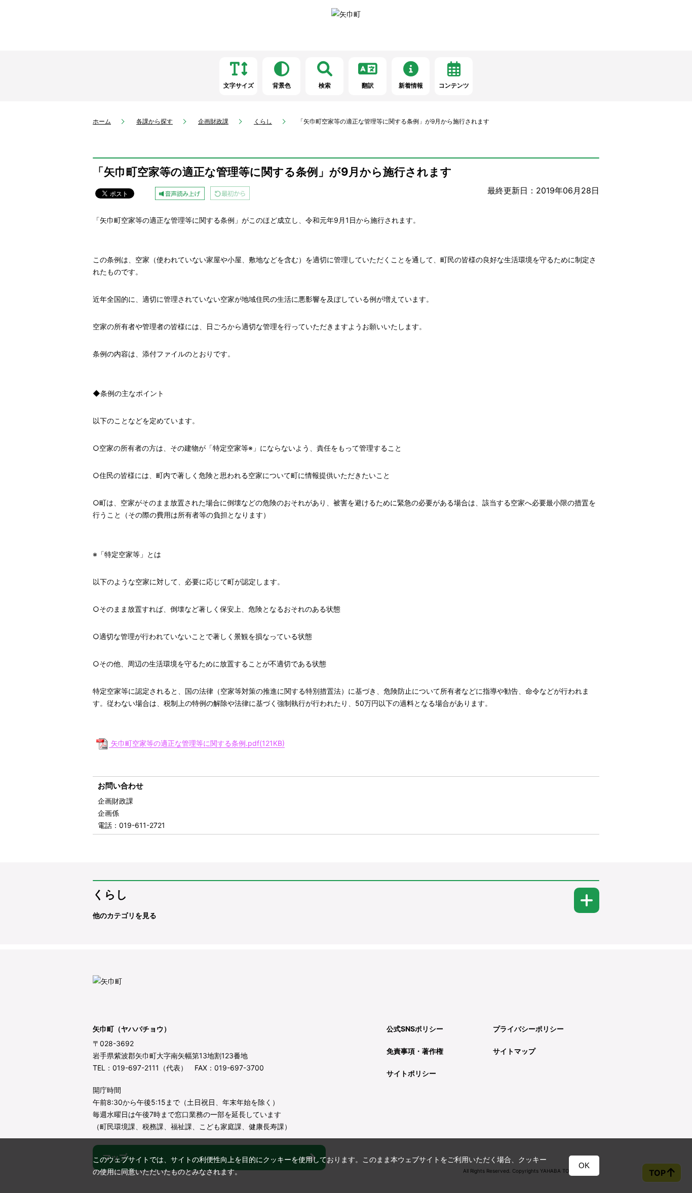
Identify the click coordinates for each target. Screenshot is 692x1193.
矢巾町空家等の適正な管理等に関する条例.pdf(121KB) (198, 743)
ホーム (102, 121)
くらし (263, 121)
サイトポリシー (411, 1073)
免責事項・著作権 (415, 1051)
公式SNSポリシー (415, 1028)
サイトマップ (514, 1051)
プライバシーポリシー (528, 1028)
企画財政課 (213, 121)
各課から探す (154, 121)
